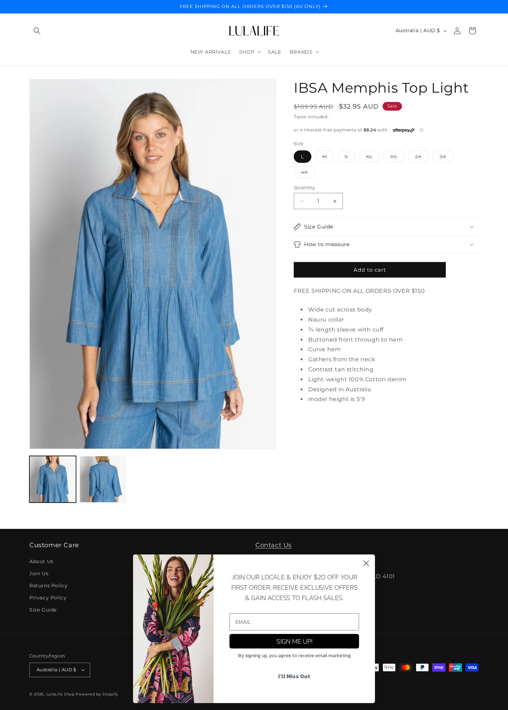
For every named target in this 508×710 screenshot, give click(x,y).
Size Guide (43, 610)
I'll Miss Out (294, 676)
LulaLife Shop (60, 694)
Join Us (38, 573)
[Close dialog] (366, 563)
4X (308, 173)
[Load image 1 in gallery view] (52, 479)
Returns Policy (48, 585)
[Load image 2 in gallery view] (102, 479)
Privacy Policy (47, 598)
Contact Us (273, 545)
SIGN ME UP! (294, 641)
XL (373, 158)
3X (446, 158)
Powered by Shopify (97, 694)
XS (397, 158)
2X (422, 158)
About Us (41, 561)
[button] (37, 30)
